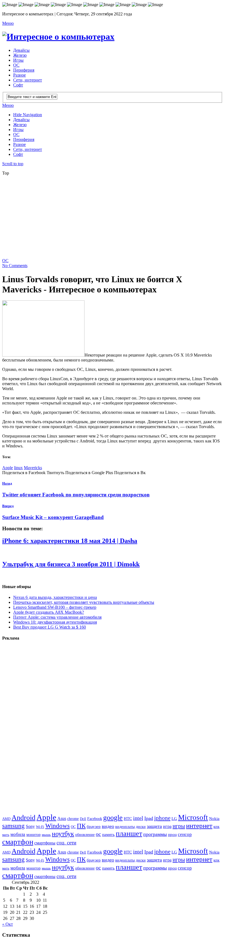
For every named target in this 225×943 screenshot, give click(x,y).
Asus (61, 818)
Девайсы (21, 50)
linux (18, 467)
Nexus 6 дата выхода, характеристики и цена (55, 597)
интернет (199, 825)
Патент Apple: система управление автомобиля (57, 617)
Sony (30, 826)
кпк (216, 826)
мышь (46, 835)
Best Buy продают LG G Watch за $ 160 (49, 627)
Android (23, 818)
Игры (18, 60)
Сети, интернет (27, 80)
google (113, 818)
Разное (19, 75)
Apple (7, 467)
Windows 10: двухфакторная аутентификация (55, 622)
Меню (8, 23)
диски (141, 826)
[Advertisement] (113, 218)
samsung (13, 825)
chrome (73, 818)
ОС (16, 65)
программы (155, 834)
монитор (33, 834)
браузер (94, 826)
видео (108, 826)
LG (174, 818)
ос (98, 834)
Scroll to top (12, 163)
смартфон (17, 842)
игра (167, 826)
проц (172, 834)
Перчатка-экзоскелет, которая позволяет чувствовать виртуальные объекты (83, 602)
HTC (128, 818)
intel (138, 818)
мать (5, 835)
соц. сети (66, 843)
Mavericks (33, 467)
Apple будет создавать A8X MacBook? (48, 612)
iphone (162, 818)
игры (179, 826)
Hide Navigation (27, 114)
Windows (57, 825)
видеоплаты (125, 826)
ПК (81, 825)
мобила (17, 834)
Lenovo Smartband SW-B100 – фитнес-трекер (54, 607)
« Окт (7, 924)
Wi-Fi (40, 827)
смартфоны (44, 843)
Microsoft (193, 817)
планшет (129, 834)
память (108, 834)
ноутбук (63, 833)
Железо (20, 55)
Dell (83, 819)
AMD (6, 819)
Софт (18, 85)
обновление (85, 834)
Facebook (94, 819)
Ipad (148, 818)
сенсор (185, 834)
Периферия (23, 70)
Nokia (214, 818)
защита (154, 826)
